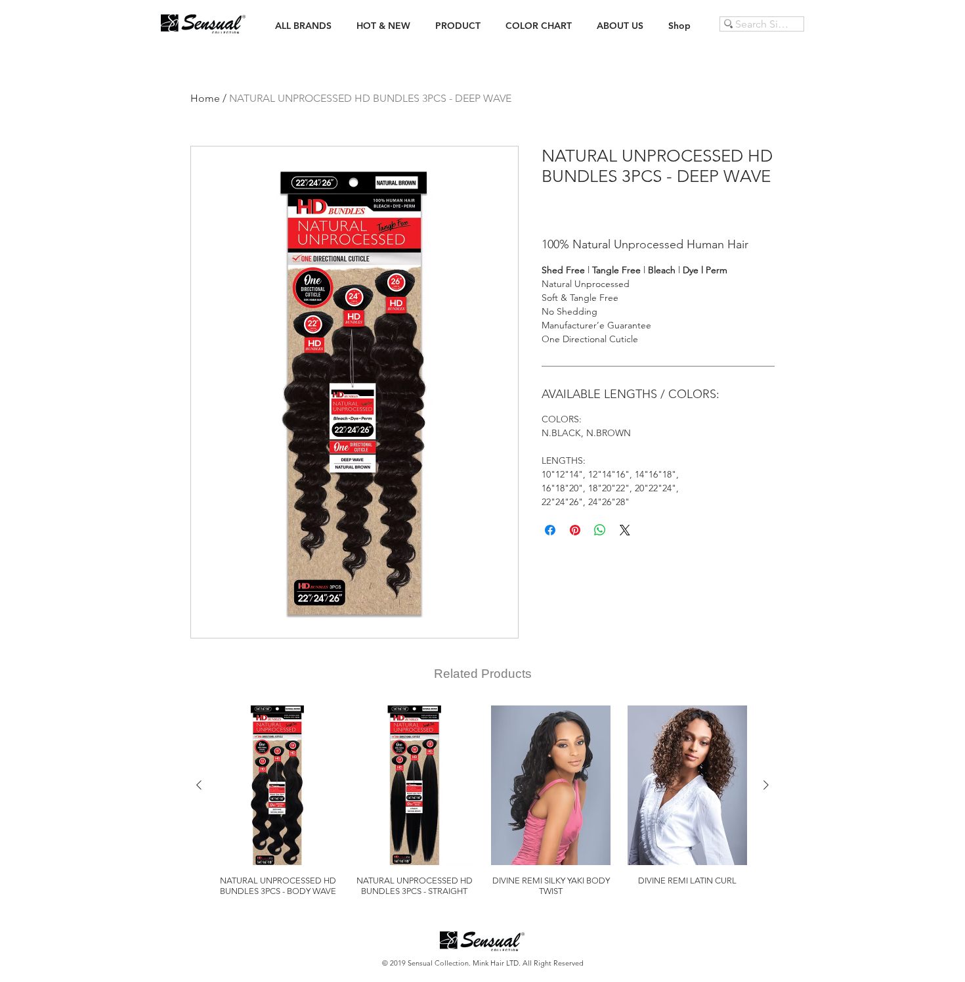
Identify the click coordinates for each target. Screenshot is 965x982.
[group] (482, 801)
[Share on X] (625, 530)
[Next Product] (766, 785)
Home (205, 98)
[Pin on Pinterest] (575, 530)
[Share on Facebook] (550, 530)
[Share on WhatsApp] (600, 530)
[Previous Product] (199, 785)
